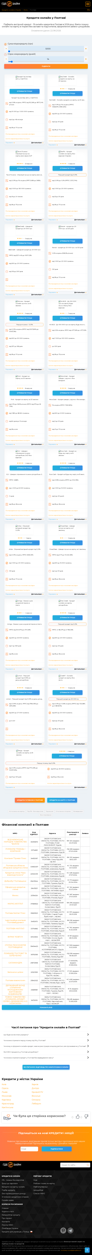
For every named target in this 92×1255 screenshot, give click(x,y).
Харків (35, 1084)
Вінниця (36, 1096)
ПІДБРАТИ (46, 66)
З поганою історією (63, 811)
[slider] (46, 49)
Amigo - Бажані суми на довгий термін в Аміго (24, 624)
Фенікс (15, 895)
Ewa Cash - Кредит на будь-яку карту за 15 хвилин (67, 474)
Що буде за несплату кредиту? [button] (16, 1035)
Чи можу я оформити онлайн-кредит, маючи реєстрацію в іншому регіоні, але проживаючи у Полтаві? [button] (45, 1046)
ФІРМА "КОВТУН (15, 937)
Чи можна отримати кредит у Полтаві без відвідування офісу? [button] (29, 1058)
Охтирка (36, 1100)
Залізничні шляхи (15, 972)
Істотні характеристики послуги (18, 139)
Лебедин (36, 1103)
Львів (4, 1092)
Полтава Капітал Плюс (15, 913)
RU (88, 10)
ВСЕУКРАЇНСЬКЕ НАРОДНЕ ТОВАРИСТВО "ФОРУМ (15, 842)
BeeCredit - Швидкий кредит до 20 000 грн (24, 250)
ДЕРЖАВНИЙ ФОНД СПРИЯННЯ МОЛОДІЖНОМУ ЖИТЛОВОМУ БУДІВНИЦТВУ (15, 989)
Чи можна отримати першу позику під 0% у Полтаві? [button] (25, 1040)
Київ (4, 1084)
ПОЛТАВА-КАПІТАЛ (15, 929)
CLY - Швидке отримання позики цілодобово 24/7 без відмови (24, 474)
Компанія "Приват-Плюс (15, 858)
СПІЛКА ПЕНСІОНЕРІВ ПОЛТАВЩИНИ (15, 946)
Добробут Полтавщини (15, 881)
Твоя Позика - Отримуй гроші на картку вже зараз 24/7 (24, 175)
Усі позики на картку (17, 811)
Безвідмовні (78, 811)
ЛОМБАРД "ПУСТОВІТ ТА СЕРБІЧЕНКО (15, 954)
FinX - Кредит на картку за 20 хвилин (24, 399)
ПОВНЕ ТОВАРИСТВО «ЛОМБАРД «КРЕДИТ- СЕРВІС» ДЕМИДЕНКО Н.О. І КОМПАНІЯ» (15, 1000)
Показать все (46, 1007)
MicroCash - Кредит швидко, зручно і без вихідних (67, 399)
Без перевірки (45, 815)
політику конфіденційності (71, 1250)
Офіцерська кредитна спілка (15, 888)
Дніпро (35, 1088)
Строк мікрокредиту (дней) (22, 54)
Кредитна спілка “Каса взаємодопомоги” (15, 874)
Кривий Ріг (37, 1092)
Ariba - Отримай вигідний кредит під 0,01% (24, 549)
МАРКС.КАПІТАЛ (15, 904)
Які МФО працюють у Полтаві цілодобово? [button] (21, 1052)
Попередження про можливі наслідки (20, 134)
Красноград (8, 1103)
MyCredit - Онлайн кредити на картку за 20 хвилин (67, 100)
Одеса (5, 1088)
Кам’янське (7, 1107)
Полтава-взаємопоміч (15, 980)
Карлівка (6, 1100)
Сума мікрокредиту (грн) (20, 44)
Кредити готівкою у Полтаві (30, 800)
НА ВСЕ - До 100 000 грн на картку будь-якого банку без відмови (67, 324)
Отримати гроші (24, 91)
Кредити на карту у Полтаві (62, 800)
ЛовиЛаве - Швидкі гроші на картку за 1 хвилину (67, 549)
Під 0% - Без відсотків (35, 811)
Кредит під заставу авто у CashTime (25, 98)
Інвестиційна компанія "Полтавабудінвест (15, 921)
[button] (6, 49)
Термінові (49, 811)
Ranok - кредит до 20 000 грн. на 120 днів (67, 247)
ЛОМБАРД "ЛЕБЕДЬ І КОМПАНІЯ (15, 850)
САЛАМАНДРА (15, 963)
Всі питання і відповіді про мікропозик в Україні (46, 1067)
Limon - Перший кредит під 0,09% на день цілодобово (24, 699)
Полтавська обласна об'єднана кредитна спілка (15, 867)
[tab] (46, 1035)
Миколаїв (6, 1096)
